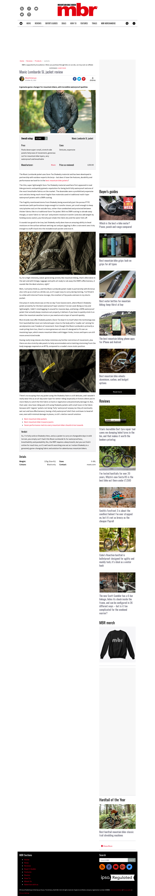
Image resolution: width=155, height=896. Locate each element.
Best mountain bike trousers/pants (39, 422)
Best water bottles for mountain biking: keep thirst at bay (114, 302)
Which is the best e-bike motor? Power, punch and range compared (115, 225)
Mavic (53, 165)
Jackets (47, 61)
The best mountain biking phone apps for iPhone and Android (117, 340)
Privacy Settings (24, 893)
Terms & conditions (116, 890)
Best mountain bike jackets (35, 419)
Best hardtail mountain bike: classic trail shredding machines (116, 833)
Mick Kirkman (30, 78)
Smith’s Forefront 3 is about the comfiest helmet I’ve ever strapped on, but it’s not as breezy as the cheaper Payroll (116, 516)
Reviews (29, 61)
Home (22, 61)
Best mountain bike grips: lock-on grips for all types (115, 262)
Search (131, 860)
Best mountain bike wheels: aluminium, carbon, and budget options (113, 379)
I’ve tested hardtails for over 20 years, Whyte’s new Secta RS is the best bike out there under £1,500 (116, 476)
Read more (117, 392)
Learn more (62, 68)
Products (38, 61)
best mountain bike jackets (57, 180)
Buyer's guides (108, 191)
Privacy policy (127, 890)
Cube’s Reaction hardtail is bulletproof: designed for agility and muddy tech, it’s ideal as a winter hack (116, 560)
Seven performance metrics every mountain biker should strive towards (53, 425)
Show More (107, 846)
